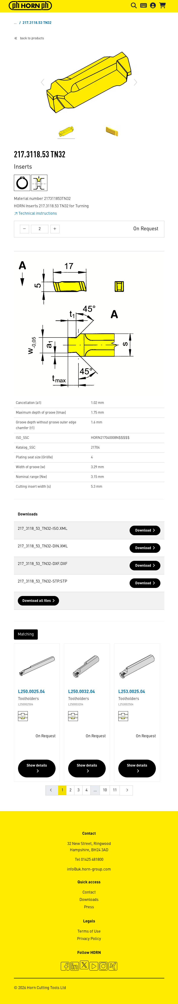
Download (143, 530)
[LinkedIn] (74, 967)
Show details (37, 765)
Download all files (36, 601)
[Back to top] (158, 988)
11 (115, 790)
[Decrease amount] (24, 229)
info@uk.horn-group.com (89, 869)
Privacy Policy (89, 939)
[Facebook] (65, 967)
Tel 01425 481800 (89, 860)
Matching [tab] (26, 634)
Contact (89, 892)
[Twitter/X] (84, 967)
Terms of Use (89, 931)
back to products (32, 38)
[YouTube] (93, 967)
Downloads (89, 900)
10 (105, 790)
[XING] (113, 967)
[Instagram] (103, 967)
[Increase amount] (54, 229)
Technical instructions (37, 214)
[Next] (135, 82)
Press (89, 907)
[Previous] (42, 82)
